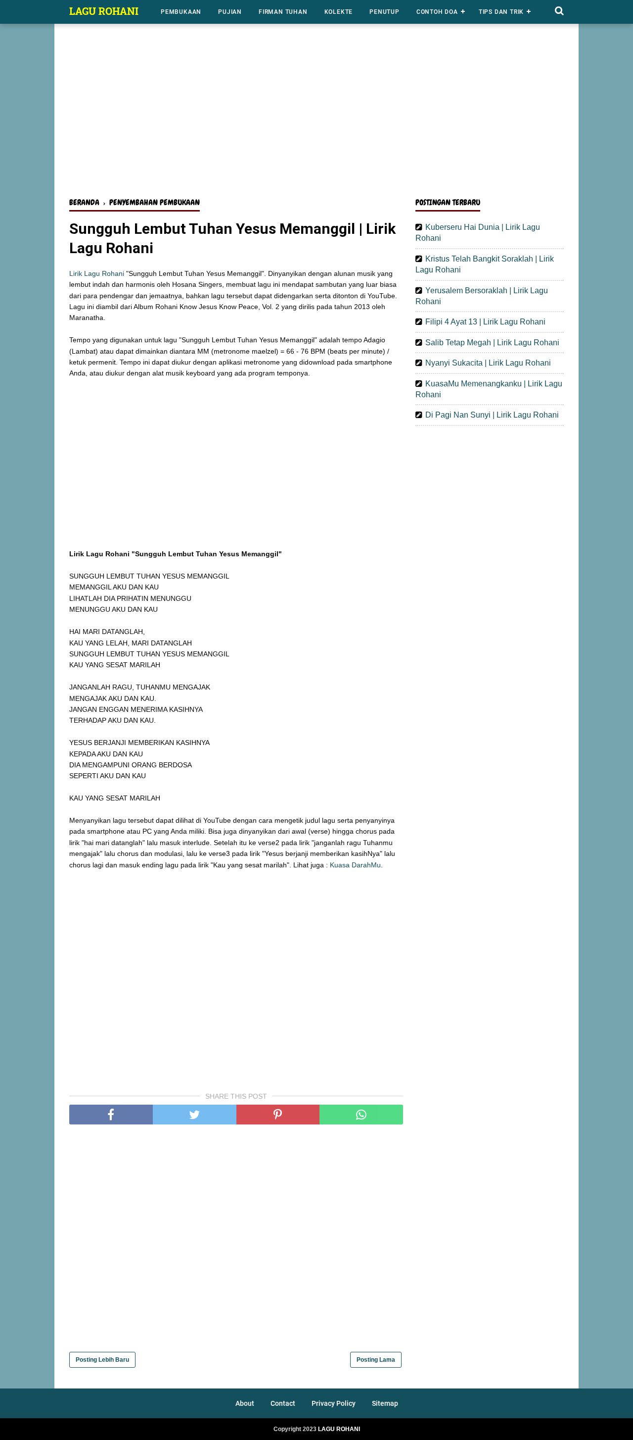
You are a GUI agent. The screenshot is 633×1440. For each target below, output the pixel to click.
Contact (283, 1403)
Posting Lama (376, 1359)
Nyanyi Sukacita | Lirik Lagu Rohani (488, 363)
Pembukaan (181, 11)
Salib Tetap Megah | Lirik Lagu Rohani (492, 342)
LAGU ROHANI (103, 10)
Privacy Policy (334, 1403)
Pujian (230, 11)
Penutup (384, 11)
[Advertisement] (316, 113)
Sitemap (385, 1403)
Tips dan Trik (501, 11)
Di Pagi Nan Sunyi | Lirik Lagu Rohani (492, 415)
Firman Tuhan (283, 11)
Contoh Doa (437, 11)
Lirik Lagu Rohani (96, 273)
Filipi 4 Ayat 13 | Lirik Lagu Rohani (485, 322)
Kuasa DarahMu (355, 865)
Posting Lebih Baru (102, 1359)
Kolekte (338, 11)
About (244, 1403)
